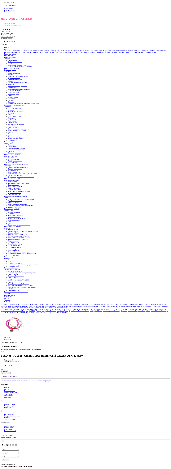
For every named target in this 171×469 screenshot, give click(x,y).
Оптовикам (7, 397)
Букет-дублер (12, 121)
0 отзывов (4, 376)
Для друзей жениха (14, 159)
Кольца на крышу (13, 185)
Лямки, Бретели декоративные (17, 130)
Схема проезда (8, 395)
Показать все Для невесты (12, 142)
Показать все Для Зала (11, 257)
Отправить (6, 460)
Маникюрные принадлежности (17, 86)
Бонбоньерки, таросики (15, 62)
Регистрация (11, 5)
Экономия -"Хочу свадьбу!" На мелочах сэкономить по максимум (33, 304)
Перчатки (11, 113)
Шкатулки (11, 102)
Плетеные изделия (13, 94)
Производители (9, 414)
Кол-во (3, 369)
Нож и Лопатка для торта (15, 244)
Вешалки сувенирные (14, 153)
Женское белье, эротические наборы (19, 129)
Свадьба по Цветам (62, 306)
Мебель (154, 52)
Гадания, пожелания (14, 78)
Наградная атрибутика (14, 90)
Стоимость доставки (10, 392)
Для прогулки (145, 50)
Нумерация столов (13, 255)
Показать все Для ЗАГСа (11, 209)
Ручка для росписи (13, 202)
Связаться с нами (9, 404)
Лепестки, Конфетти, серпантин (17, 204)
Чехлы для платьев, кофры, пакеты (18, 137)
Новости (7, 387)
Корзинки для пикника (68, 52)
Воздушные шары (13, 250)
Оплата (6, 298)
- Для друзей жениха (120, 304)
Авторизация (12, 7)
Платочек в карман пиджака (16, 148)
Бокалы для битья (13, 233)
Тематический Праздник (125, 50)
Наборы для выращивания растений (19, 89)
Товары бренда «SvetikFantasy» (92, 52)
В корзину (4, 371)
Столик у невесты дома (15, 175)
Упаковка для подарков (144, 52)
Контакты (7, 301)
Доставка (7, 300)
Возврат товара (9, 406)
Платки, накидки (13, 127)
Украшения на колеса (14, 193)
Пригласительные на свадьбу (16, 60)
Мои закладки (8, 429)
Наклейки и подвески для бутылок (18, 236)
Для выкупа (98, 50)
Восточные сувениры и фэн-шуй (18, 76)
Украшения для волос (14, 116)
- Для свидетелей (150, 304)
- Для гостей (109, 304)
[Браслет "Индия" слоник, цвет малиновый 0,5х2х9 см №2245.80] (14, 334)
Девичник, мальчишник (15, 271)
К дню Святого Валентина (17, 52)
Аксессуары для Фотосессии (16, 218)
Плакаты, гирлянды (14, 249)
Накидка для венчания (15, 263)
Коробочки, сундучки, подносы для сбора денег (22, 173)
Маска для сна (12, 87)
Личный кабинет (9, 426)
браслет (39, 381)
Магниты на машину (14, 188)
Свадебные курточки (14, 108)
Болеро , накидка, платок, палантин (19, 225)
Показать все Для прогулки (12, 226)
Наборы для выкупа (14, 170)
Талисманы (11, 98)
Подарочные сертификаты (12, 416)
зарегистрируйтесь (26, 349)
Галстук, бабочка (13, 146)
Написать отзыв (13, 376)
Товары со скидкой (10, 419)
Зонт (9, 221)
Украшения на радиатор (15, 186)
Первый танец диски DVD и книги (18, 284)
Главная (6, 47)
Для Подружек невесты (15, 161)
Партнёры (7, 417)
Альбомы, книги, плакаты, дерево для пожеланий (23, 231)
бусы (29, 381)
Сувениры (11, 63)
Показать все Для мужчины (12, 154)
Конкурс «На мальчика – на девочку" (19, 280)
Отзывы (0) (7, 339)
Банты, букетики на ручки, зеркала (18, 183)
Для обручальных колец (15, 201)
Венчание (158, 50)
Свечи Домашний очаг (15, 245)
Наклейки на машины (14, 189)
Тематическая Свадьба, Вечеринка (18, 279)
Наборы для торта (13, 242)
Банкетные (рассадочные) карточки (18, 234)
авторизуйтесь (13, 349)
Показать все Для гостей (11, 68)
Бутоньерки (11, 145)
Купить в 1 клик (5, 373)
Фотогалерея (8, 296)
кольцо (14, 381)
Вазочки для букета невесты (16, 138)
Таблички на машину (14, 194)
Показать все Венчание (11, 268)
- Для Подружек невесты (136, 304)
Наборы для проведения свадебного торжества (22, 253)
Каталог (6, 49)
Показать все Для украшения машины (15, 196)
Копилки (10, 81)
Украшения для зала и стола (128, 52)
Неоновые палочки (14, 92)
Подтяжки (11, 151)
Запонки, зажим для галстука (17, 150)
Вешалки (10, 74)
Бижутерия (11, 118)
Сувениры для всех (56, 50)
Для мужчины (75, 50)
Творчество (79, 52)
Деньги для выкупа (14, 172)
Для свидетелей (12, 162)
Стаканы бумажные (14, 212)
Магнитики (11, 84)
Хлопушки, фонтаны (14, 207)
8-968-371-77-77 (5, 30)
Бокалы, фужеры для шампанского (18, 239)
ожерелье (24, 381)
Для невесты (66, 50)
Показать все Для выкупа (12, 178)
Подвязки (11, 110)
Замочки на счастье (14, 217)
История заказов (9, 427)
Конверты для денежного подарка (18, 65)
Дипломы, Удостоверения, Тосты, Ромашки (21, 285)
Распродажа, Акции (10, 54)
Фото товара (8, 394)
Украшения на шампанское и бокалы (19, 237)
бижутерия (7, 381)
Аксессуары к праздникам (47, 52)
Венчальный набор (13, 260)
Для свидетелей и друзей (87, 50)
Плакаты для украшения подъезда (18, 167)
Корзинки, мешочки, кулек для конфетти (20, 205)
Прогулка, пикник (13, 290)
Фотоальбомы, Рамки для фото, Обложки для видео (23, 103)
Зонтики (10, 132)
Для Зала (152, 50)
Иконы (10, 261)
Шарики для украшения (15, 169)
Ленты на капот (12, 181)
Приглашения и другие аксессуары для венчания (23, 265)
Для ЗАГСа (136, 50)
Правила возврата (9, 391)
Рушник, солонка (13, 229)
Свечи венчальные (13, 266)
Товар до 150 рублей (32, 52)
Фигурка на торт (13, 241)
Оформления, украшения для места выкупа (21, 177)
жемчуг (44, 381)
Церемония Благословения (16, 276)
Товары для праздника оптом (111, 52)
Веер (9, 134)
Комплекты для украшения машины (19, 191)
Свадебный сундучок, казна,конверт (19, 252)
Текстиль (10, 100)
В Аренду (58, 52)
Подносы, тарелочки (14, 277)
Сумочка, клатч (12, 119)
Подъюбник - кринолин (15, 126)
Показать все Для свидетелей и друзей (16, 164)
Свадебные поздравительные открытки (20, 66)
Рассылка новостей (10, 431)
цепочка (33, 381)
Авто (9, 71)
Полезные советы (9, 55)
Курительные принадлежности (17, 82)
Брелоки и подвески (14, 73)
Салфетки (11, 213)
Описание (7, 337)
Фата (9, 114)
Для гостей (47, 50)
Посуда (10, 95)
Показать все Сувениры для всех (14, 105)
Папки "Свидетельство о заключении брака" (21, 199)
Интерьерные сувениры (15, 79)
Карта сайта (7, 407)
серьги (18, 381)
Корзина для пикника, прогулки (17, 215)
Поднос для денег (13, 274)
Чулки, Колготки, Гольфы (15, 111)
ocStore (10, 435)
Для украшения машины (110, 50)
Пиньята (10, 288)
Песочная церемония (14, 247)
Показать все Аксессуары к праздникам (16, 292)
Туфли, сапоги (12, 122)
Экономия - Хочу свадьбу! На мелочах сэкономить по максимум (23, 50)
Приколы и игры (13, 97)
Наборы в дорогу (13, 140)
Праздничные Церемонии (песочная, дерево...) (22, 287)
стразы (49, 381)
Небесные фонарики (14, 220)
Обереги (10, 282)
